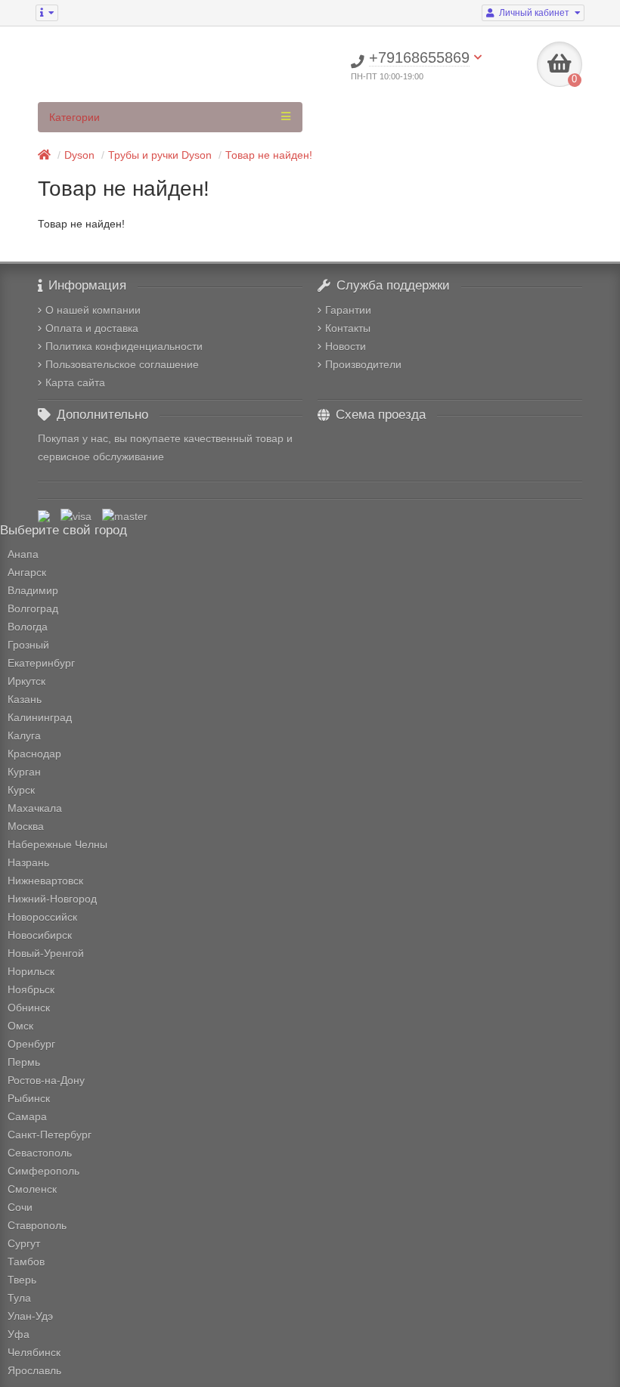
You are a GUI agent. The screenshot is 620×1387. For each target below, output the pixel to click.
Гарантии (348, 310)
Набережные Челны (57, 844)
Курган (24, 772)
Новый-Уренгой (46, 953)
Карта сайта (75, 382)
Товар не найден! (268, 155)
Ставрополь (37, 1225)
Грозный (28, 645)
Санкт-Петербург (49, 1134)
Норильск (31, 971)
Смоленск (32, 1189)
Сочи (20, 1207)
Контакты (347, 328)
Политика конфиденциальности (124, 346)
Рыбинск (29, 1098)
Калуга (24, 735)
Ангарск (27, 572)
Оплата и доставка (91, 328)
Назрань (28, 862)
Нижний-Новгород (52, 899)
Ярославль (34, 1370)
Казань (25, 699)
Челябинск (34, 1352)
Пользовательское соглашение (122, 364)
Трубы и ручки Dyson (160, 155)
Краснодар (34, 754)
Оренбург (31, 1044)
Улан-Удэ (30, 1316)
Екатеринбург (41, 663)
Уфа (18, 1334)
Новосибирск (40, 935)
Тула (19, 1298)
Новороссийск (42, 917)
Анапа (23, 554)
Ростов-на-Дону (46, 1080)
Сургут (24, 1243)
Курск (21, 790)
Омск (20, 1026)
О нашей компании (93, 310)
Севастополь (40, 1153)
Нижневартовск (45, 881)
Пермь (24, 1062)
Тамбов (26, 1261)
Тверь (22, 1280)
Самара (27, 1116)
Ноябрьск (31, 989)
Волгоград (33, 608)
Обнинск (29, 1008)
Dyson (79, 155)
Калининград (40, 717)
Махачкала (35, 808)
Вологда (28, 627)
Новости (345, 346)
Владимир (33, 590)
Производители (363, 364)
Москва (26, 826)
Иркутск (26, 681)
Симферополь (43, 1171)
